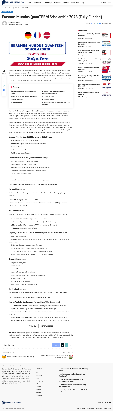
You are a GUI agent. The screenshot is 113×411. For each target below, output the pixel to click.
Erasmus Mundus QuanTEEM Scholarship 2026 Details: (23, 92)
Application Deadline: (49, 99)
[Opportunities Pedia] (13, 2)
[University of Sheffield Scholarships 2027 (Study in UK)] (106, 69)
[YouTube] (110, 402)
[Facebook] (105, 402)
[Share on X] (94, 23)
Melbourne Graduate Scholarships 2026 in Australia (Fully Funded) (35, 184)
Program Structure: (17, 102)
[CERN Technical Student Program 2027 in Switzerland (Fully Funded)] (106, 53)
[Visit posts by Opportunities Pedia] (4, 23)
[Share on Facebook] (91, 23)
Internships (81, 55)
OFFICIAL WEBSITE (47, 326)
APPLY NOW (32, 326)
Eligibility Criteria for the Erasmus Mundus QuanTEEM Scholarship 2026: (53, 92)
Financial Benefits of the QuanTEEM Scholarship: (24, 96)
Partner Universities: (17, 99)
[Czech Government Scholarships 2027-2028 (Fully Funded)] (106, 36)
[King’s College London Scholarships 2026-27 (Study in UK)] (106, 86)
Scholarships (7, 11)
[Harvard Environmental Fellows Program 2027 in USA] (106, 95)
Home (3, 8)
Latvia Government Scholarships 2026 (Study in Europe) (31, 297)
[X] (107, 402)
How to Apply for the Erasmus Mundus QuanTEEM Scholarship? (56, 103)
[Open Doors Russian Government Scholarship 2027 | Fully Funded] (106, 61)
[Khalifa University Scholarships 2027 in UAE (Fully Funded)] (106, 44)
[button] (101, 2)
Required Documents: (49, 96)
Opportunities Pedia (13, 22)
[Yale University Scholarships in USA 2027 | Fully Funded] (106, 78)
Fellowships (81, 97)
